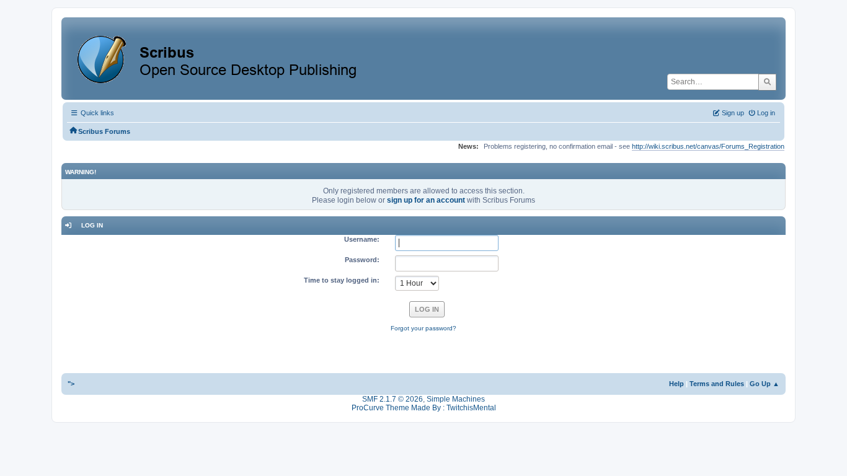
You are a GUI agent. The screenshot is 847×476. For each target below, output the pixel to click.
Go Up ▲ (764, 383)
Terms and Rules (717, 383)
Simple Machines (456, 399)
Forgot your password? (423, 328)
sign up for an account (426, 200)
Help (676, 383)
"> (71, 383)
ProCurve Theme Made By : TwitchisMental (424, 407)
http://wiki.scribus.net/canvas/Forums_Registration (708, 146)
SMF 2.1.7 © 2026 (392, 399)
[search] (767, 82)
